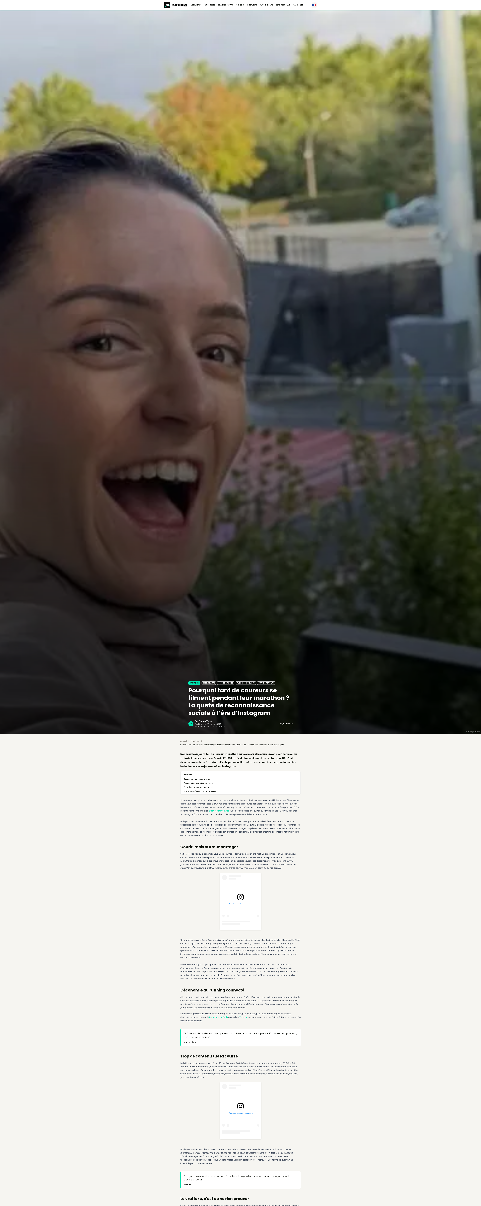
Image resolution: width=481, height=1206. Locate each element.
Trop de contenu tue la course (198, 787)
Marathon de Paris (218, 1017)
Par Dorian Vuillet (204, 721)
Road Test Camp (283, 5)
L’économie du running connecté (198, 783)
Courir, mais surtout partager (197, 779)
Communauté (209, 683)
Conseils (240, 5)
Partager (288, 723)
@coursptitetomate (219, 810)
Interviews (252, 5)
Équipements (209, 5)
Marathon (194, 683)
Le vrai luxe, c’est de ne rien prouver (200, 791)
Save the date (266, 5)
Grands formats (225, 5)
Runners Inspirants (246, 683)
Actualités (196, 5)
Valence (243, 1017)
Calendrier (298, 5)
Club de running (225, 683)
